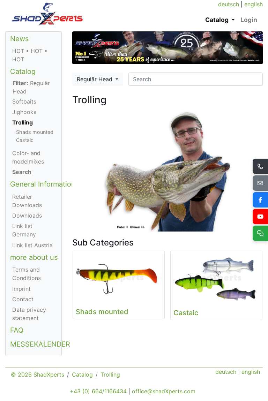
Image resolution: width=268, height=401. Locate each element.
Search (21, 171)
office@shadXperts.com (163, 391)
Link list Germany (24, 230)
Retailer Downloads (27, 201)
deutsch (228, 4)
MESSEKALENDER (40, 344)
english (253, 4)
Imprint (21, 288)
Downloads (27, 215)
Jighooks (24, 111)
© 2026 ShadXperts (37, 374)
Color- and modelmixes (28, 157)
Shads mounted (34, 132)
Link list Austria (32, 245)
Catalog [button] (217, 19)
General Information (42, 184)
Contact (23, 299)
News (19, 39)
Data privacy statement (29, 313)
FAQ (16, 330)
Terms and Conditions (26, 273)
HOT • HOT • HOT (29, 55)
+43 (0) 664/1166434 (98, 391)
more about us (34, 257)
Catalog (23, 71)
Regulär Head (95, 79)
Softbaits (24, 101)
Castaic (25, 140)
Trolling (22, 122)
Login (248, 19)
